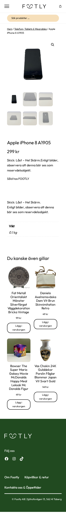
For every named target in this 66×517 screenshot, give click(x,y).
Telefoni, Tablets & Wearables (30, 29)
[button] (52, 44)
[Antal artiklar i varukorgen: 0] (60, 6)
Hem (9, 29)
